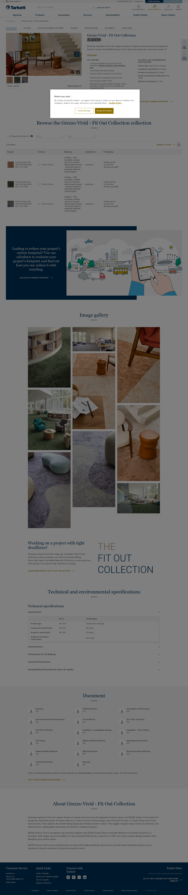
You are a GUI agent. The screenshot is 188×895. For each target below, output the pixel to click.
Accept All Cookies (104, 111)
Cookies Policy (115, 103)
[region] (95, 103)
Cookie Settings (84, 111)
